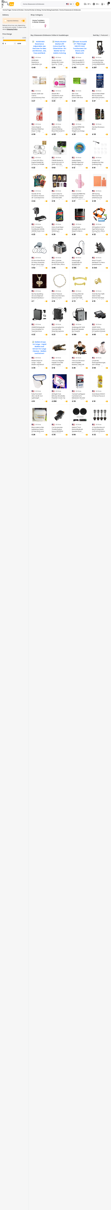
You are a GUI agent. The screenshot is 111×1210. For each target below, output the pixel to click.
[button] (87, 4)
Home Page (7, 10)
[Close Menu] (2, 4)
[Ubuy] (10, 4)
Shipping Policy (12, 29)
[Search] (77, 4)
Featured (104, 35)
